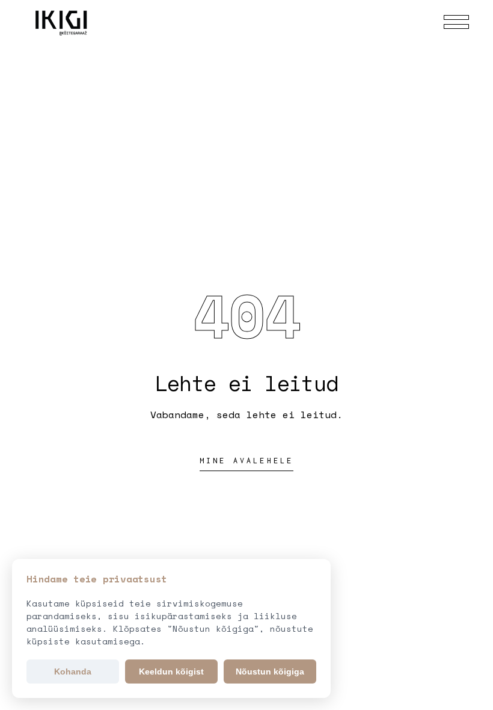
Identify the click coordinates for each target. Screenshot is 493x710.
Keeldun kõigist (171, 671)
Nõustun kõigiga (270, 671)
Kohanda (72, 671)
